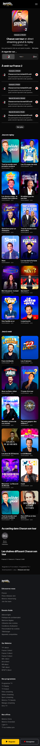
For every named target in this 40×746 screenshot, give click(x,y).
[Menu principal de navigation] (36, 4)
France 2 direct (7, 650)
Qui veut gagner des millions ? (29, 422)
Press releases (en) (9, 596)
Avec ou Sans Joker (9, 391)
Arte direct (5, 662)
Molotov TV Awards (9, 700)
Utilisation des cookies (10, 623)
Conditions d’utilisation (10, 626)
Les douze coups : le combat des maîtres (9, 197)
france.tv (11, 559)
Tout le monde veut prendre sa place (9, 165)
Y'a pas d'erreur (27, 391)
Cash (23, 484)
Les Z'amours (26, 361)
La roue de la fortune (29, 261)
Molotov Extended (8, 722)
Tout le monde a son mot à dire (28, 229)
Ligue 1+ (5, 725)
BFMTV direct (6, 670)
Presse (4, 593)
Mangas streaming (8, 703)
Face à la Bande (8, 361)
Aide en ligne (6, 615)
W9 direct (5, 664)
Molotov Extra (7, 719)
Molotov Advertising (9, 599)
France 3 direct (7, 653)
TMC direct (6, 667)
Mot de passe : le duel (10, 291)
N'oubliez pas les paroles (27, 197)
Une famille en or (8, 321)
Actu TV (4, 706)
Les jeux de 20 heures (10, 454)
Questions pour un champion (9, 229)
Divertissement (18, 45)
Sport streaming (7, 697)
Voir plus (35, 48)
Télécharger (6, 632)
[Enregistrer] (36, 74)
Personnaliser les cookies (11, 629)
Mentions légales (8, 620)
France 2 (4, 559)
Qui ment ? (25, 291)
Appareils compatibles (9, 634)
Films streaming (7, 692)
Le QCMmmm (26, 454)
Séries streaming (8, 694)
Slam (3, 261)
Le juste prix (25, 321)
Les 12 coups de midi (29, 164)
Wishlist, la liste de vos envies (9, 422)
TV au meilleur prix (8, 727)
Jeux (26, 45)
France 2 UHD (20, 559)
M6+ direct (5, 659)
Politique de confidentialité (11, 618)
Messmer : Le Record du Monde (10, 485)
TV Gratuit (5, 689)
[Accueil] (7, 4)
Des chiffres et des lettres (28, 517)
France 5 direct (7, 656)
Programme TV (7, 683)
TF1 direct (5, 648)
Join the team (6, 601)
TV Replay (5, 686)
